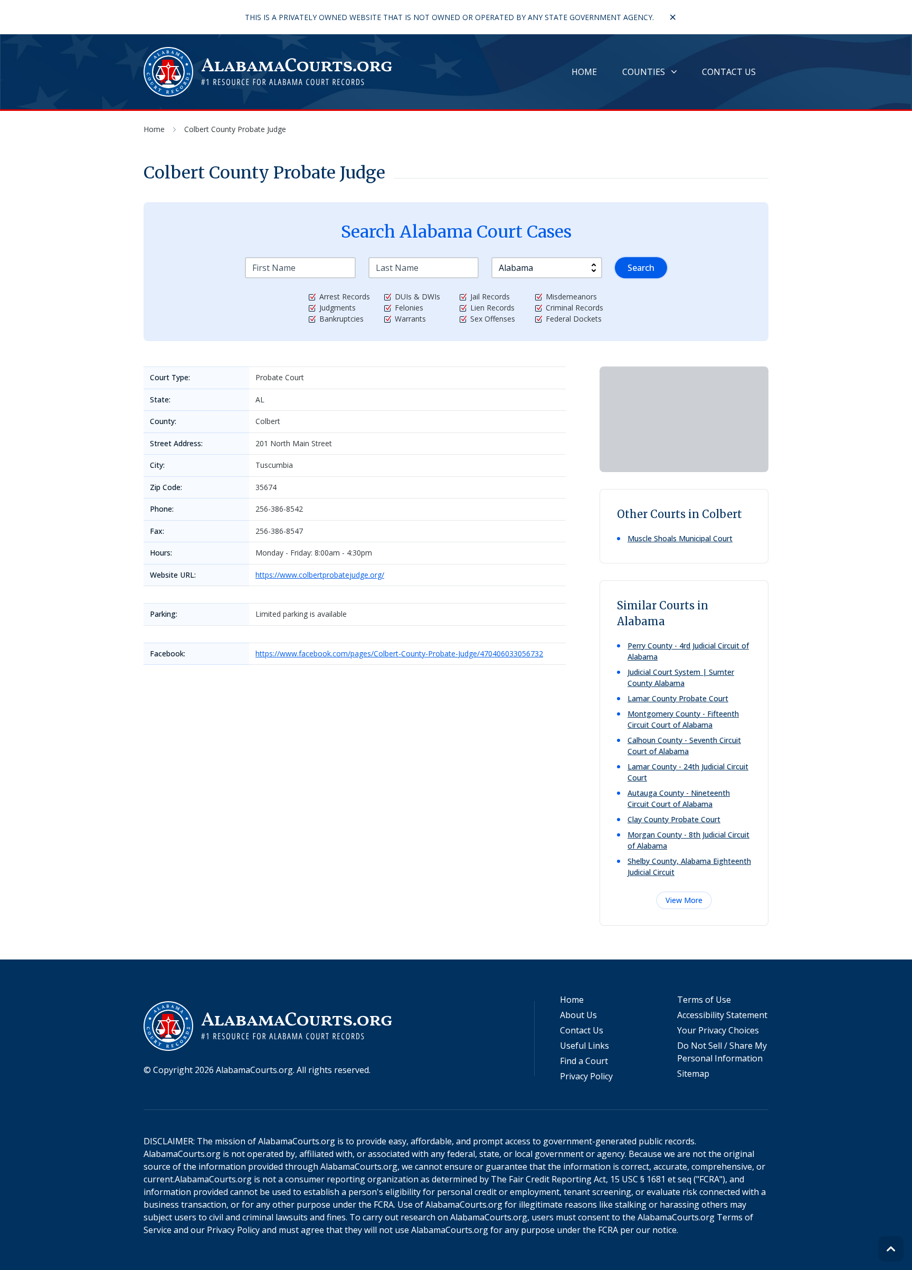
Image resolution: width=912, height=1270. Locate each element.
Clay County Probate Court (674, 819)
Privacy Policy (586, 1076)
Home (584, 72)
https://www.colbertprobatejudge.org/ (319, 575)
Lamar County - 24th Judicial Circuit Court (688, 772)
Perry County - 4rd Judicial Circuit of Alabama (688, 651)
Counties (643, 72)
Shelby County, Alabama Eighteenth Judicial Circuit (689, 866)
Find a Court (584, 1061)
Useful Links (584, 1045)
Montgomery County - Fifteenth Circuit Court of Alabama (683, 719)
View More (684, 900)
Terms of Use (704, 999)
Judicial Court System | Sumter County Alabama (681, 677)
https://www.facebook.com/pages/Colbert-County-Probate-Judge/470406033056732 (399, 653)
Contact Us (729, 72)
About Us (578, 1015)
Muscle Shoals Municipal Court (680, 538)
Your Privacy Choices (718, 1030)
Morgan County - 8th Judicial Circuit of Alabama (688, 840)
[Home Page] (269, 72)
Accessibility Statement (722, 1015)
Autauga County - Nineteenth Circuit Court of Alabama (679, 798)
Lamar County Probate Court (678, 698)
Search (641, 268)
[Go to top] (891, 1249)
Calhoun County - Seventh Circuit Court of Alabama (684, 745)
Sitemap (693, 1073)
